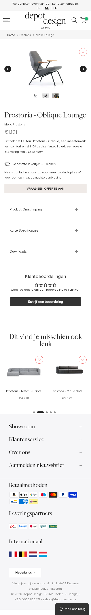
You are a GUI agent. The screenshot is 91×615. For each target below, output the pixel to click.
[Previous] (7, 69)
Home (11, 35)
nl (47, 8)
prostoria (19, 124)
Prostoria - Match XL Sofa (24, 391)
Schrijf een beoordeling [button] (45, 302)
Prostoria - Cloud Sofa (67, 391)
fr (38, 8)
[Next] (83, 69)
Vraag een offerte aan (45, 188)
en (55, 8)
